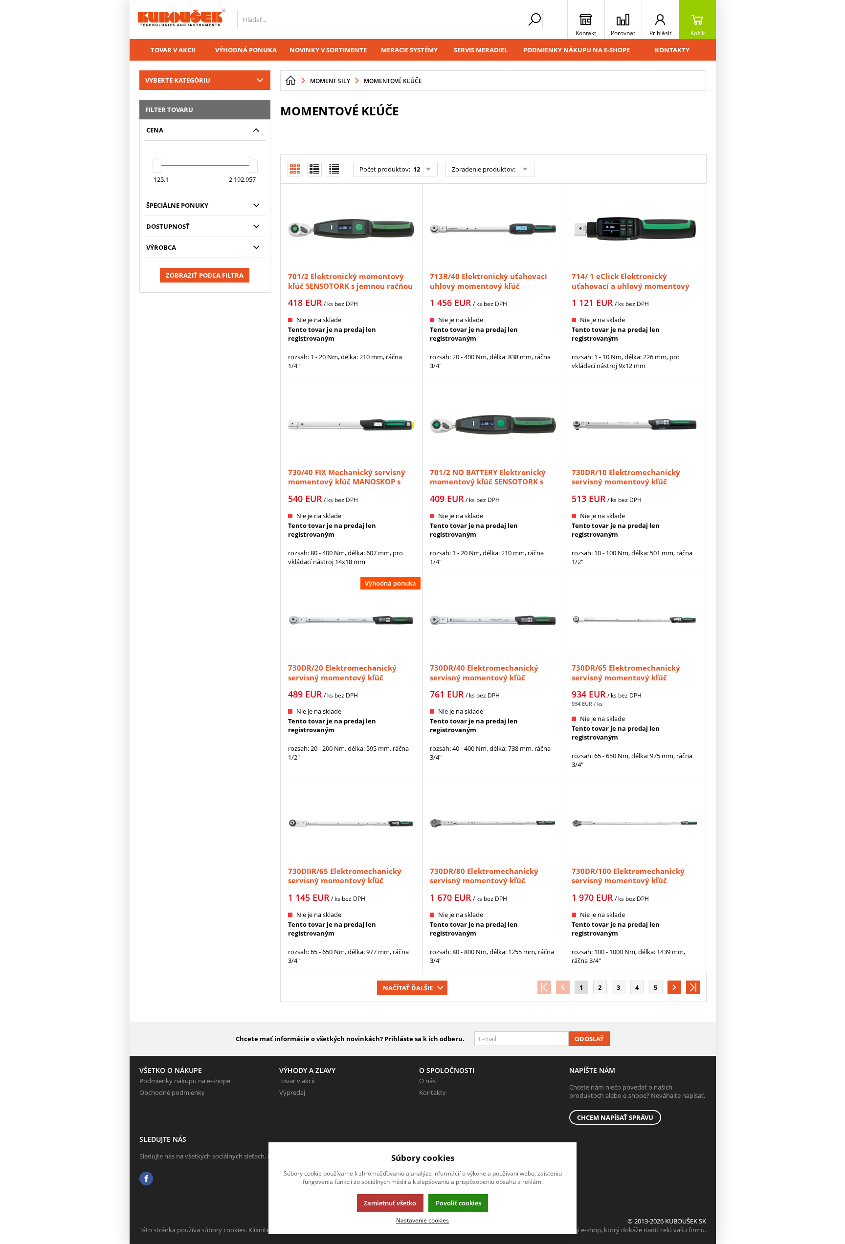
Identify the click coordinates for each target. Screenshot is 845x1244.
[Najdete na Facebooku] (146, 1179)
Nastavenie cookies (422, 1220)
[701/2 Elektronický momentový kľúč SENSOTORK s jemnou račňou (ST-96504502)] (351, 229)
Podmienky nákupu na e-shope (576, 49)
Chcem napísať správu (615, 1117)
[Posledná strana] (693, 987)
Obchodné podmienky (172, 1092)
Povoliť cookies (458, 1203)
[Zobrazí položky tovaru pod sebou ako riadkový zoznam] (314, 169)
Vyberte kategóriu (177, 80)
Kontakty (672, 49)
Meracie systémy (409, 49)
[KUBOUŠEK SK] (181, 19)
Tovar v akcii (173, 49)
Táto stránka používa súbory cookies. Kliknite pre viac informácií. (232, 1229)
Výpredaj (292, 1092)
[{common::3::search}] (534, 19)
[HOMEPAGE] (290, 80)
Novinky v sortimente (328, 49)
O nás (427, 1080)
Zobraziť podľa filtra (205, 275)
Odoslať (589, 1038)
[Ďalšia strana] (674, 987)
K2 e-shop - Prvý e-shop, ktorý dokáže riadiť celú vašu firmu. (619, 1229)
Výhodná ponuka (246, 49)
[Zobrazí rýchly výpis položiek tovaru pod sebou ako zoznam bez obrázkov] (334, 169)
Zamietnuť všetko (390, 1203)
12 (416, 169)
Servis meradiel (481, 49)
